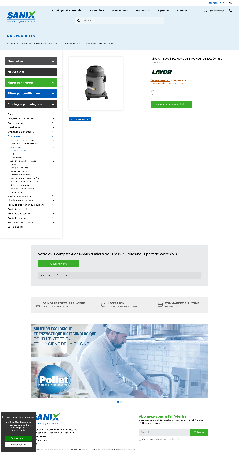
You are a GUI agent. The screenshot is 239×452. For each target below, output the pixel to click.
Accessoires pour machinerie (23, 143)
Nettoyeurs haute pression (22, 188)
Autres (13, 164)
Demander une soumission (171, 104)
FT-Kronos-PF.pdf (81, 119)
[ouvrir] (53, 118)
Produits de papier (18, 209)
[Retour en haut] (236, 449)
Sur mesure (143, 10)
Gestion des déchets (19, 195)
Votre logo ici (15, 226)
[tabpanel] (119, 361)
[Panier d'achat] (230, 10)
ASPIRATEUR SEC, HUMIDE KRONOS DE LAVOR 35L (91, 43)
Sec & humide (60, 43)
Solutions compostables (21, 222)
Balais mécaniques (19, 168)
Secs (15, 154)
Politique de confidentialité (105, 450)
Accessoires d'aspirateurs (22, 140)
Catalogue (67, 10)
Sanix (41, 450)
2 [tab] (121, 402)
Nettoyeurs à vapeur (19, 185)
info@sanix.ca (39, 440)
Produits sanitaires (18, 218)
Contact (182, 10)
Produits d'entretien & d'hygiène (26, 204)
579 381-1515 (216, 3)
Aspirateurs (47, 43)
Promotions (97, 10)
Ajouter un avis (58, 263)
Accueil (10, 43)
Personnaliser (18, 444)
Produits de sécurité (19, 213)
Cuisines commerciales (20, 174)
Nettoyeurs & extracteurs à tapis (25, 181)
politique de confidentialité (170, 439)
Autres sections (16, 122)
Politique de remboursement (125, 450)
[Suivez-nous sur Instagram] (36, 444)
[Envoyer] (78, 20)
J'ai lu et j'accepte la (162, 439)
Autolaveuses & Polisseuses (23, 161)
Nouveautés (120, 10)
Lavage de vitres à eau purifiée (24, 178)
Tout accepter (18, 438)
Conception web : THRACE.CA (68, 450)
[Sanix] (22, 21)
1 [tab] (118, 402)
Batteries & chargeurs (20, 171)
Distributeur (14, 127)
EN (230, 3)
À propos (163, 10)
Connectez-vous (160, 80)
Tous (10, 114)
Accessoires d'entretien (21, 118)
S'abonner (199, 432)
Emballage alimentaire (21, 131)
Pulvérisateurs (16, 192)
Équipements (34, 43)
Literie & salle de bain (20, 200)
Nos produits (21, 43)
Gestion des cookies (87, 450)
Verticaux (17, 157)
